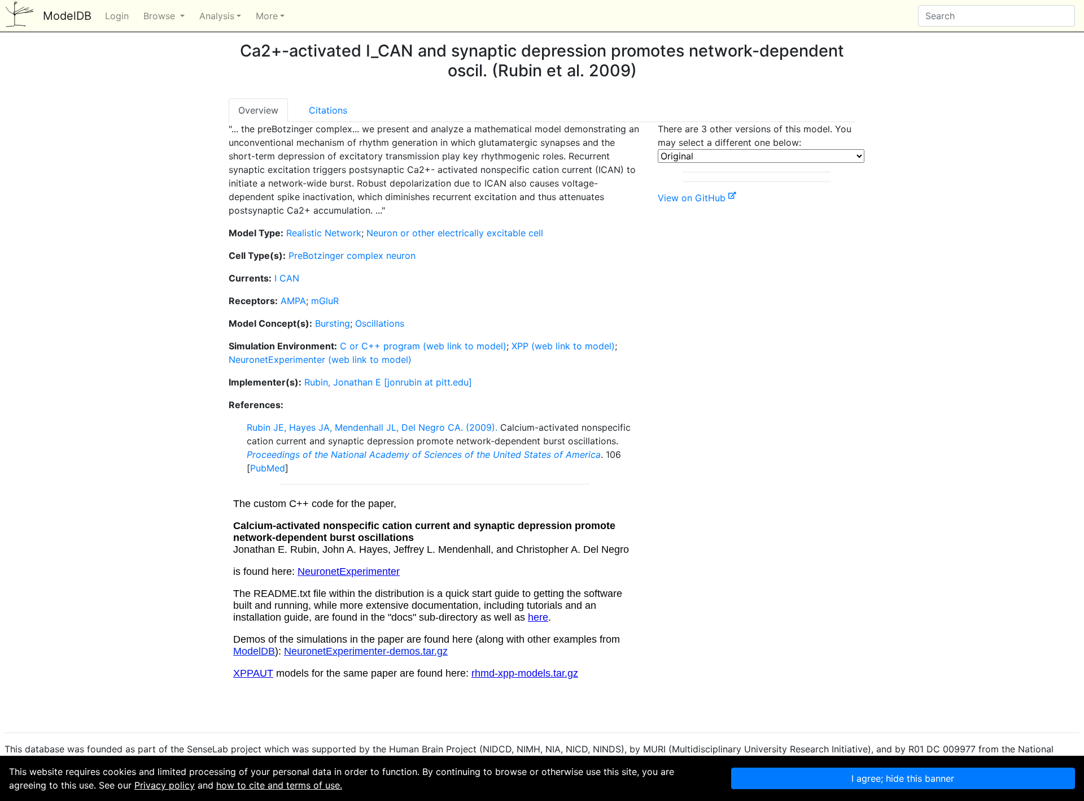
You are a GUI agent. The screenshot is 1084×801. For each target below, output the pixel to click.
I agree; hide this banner (902, 778)
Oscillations (379, 323)
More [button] (267, 15)
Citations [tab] (328, 110)
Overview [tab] (258, 110)
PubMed (267, 468)
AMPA (293, 300)
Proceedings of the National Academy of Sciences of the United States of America (424, 454)
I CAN (286, 278)
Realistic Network (323, 233)
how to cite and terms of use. (279, 785)
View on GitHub (693, 198)
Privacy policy (164, 785)
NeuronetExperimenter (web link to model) (320, 359)
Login (117, 15)
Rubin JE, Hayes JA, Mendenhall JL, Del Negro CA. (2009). (372, 427)
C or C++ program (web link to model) (423, 346)
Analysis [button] (216, 15)
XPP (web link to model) (563, 346)
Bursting (332, 323)
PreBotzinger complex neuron (352, 255)
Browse (160, 15)
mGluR (325, 300)
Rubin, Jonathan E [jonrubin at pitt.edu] (388, 382)
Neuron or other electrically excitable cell (454, 233)
